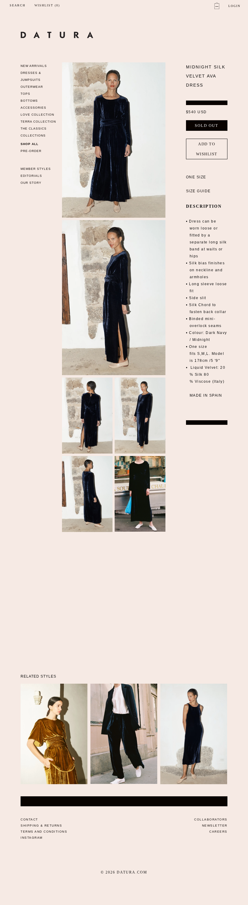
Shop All (29, 144)
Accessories (33, 107)
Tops (25, 93)
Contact (29, 819)
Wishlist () (47, 5)
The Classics (34, 128)
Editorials (31, 175)
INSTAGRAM (32, 837)
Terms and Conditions (44, 831)
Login (234, 6)
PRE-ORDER (31, 151)
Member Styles (36, 168)
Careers (218, 831)
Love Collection (37, 114)
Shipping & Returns (41, 825)
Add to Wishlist (206, 149)
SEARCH (17, 5)
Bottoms (29, 100)
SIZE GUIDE (198, 191)
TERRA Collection (38, 121)
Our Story (31, 182)
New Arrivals (34, 66)
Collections (33, 135)
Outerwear (32, 86)
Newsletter (214, 825)
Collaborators (210, 819)
